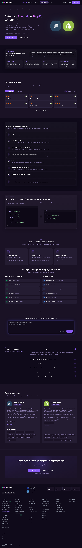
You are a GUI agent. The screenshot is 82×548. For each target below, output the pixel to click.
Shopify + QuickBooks (49, 440)
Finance (3, 531)
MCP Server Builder (6, 505)
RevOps (3, 536)
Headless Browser (19, 509)
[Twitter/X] (3, 493)
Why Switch (44, 511)
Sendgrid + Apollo (11, 437)
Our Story (31, 517)
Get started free (35, 470)
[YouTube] (8, 493)
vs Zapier (44, 513)
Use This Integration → (16, 97)
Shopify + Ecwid (56, 434)
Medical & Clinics (5, 523)
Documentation (32, 503)
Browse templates (24, 37)
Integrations (11, 8)
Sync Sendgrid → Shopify (14, 322)
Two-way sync (28, 322)
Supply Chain (5, 533)
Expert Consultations (60, 511)
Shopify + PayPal (71, 434)
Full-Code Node (18, 507)
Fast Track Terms (19, 545)
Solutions (30, 2)
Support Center (59, 507)
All (65, 91)
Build (68, 331)
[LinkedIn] (6, 493)
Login (70, 2)
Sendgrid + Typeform (28, 437)
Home (6, 8)
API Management (5, 509)
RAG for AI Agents (6, 507)
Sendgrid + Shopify (19, 437)
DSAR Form (63, 544)
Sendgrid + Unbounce (11, 440)
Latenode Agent (6, 501)
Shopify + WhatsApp (58, 440)
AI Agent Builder (5, 503)
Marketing (4, 517)
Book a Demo (58, 505)
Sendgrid (17, 8)
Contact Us (58, 501)
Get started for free (11, 37)
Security (30, 523)
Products (23, 2)
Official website (18, 404)
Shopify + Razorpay (67, 440)
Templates (17, 513)
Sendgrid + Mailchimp (30, 432)
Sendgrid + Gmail (11, 434)
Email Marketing (10, 421)
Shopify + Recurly (48, 434)
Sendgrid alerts (22, 322)
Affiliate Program (46, 503)
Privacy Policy (26, 544)
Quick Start (31, 501)
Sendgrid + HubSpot (11, 432)
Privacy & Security (44, 544)
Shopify (75, 91)
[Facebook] (14, 493)
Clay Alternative (45, 519)
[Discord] (11, 493)
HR (2, 525)
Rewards (31, 521)
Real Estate (4, 521)
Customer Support (6, 527)
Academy (31, 509)
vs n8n (43, 517)
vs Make (44, 515)
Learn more (10, 424)
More (51, 2)
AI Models (17, 503)
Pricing (36, 2)
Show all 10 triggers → (41, 110)
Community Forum (33, 511)
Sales (3, 529)
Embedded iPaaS (44, 2)
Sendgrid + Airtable (20, 432)
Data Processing (51, 544)
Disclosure (57, 544)
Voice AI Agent (72, 501)
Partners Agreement (69, 544)
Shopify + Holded (64, 437)
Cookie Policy (33, 544)
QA (2, 538)
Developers (4, 534)
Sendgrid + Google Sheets (30, 434)
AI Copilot (18, 515)
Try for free (76, 2)
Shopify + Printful (56, 437)
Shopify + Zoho (63, 434)
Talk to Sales (58, 503)
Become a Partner (46, 501)
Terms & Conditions (19, 544)
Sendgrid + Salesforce (20, 434)
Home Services (5, 519)
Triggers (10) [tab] (10, 91)
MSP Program (45, 505)
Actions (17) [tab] (19, 91)
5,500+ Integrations (19, 511)
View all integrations (48, 470)
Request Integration (60, 509)
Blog (30, 505)
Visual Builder (18, 501)
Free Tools (31, 507)
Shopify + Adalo (47, 437)
